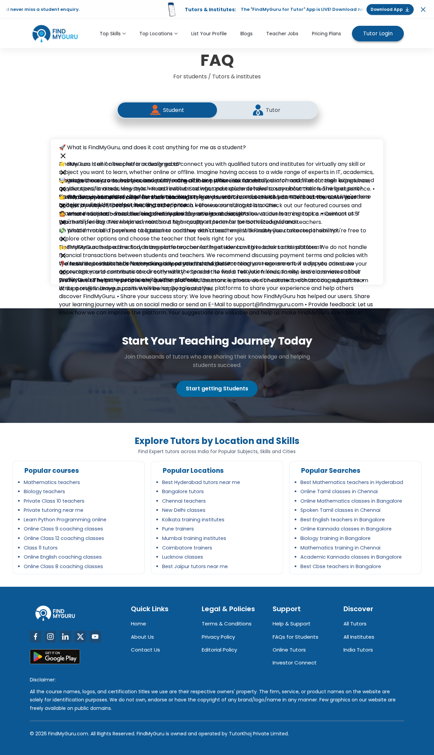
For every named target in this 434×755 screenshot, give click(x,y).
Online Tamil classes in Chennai (339, 491)
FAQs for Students (295, 636)
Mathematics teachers (52, 482)
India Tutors (358, 649)
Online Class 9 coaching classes (63, 528)
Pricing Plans (326, 33)
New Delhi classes (183, 510)
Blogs (246, 33)
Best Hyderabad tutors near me (201, 482)
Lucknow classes (182, 557)
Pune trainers (178, 528)
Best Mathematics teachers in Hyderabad (351, 482)
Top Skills (110, 33)
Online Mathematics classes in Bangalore (351, 501)
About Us (142, 636)
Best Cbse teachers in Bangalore (340, 566)
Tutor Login (378, 33)
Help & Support (292, 623)
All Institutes (358, 636)
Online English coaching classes (63, 557)
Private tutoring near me (53, 510)
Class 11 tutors (41, 547)
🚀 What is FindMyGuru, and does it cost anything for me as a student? (152, 147)
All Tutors (355, 623)
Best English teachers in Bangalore (342, 519)
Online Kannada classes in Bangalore (346, 528)
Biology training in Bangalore (335, 538)
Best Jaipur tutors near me (195, 566)
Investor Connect (295, 662)
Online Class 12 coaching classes (64, 538)
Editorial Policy (219, 649)
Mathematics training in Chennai (340, 547)
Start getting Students (217, 388)
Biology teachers (44, 491)
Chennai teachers (184, 501)
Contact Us (145, 649)
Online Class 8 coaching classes (63, 566)
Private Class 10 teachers (54, 501)
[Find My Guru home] (55, 33)
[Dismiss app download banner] (423, 9)
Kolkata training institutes (193, 519)
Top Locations (156, 33)
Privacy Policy (218, 636)
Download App (387, 9)
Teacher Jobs (282, 33)
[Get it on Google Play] (55, 656)
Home (138, 623)
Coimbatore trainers (187, 547)
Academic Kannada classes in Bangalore (351, 557)
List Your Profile (209, 33)
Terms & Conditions (227, 623)
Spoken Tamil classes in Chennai (340, 510)
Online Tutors (289, 649)
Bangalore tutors (183, 491)
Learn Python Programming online (65, 519)
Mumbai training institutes (194, 538)
